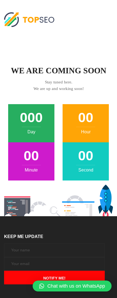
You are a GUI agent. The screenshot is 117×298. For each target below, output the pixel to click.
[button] (72, 286)
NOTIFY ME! (54, 278)
